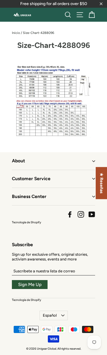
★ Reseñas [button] (101, 183)
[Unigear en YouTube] (92, 214)
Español (50, 315)
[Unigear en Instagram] (81, 214)
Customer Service (31, 178)
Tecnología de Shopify (26, 222)
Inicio (16, 33)
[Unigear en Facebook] (70, 214)
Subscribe (22, 244)
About (18, 161)
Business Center (29, 196)
